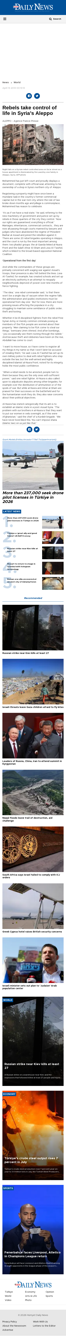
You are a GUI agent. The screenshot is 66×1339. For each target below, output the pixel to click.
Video (8, 1300)
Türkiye (9, 1292)
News (5, 82)
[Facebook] (29, 96)
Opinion (50, 1292)
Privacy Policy (9, 1322)
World (17, 82)
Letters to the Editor (44, 1326)
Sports (49, 1296)
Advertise (7, 1330)
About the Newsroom (14, 1326)
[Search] (50, 19)
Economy (30, 1292)
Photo (28, 1300)
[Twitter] (37, 96)
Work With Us (40, 1322)
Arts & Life (31, 1296)
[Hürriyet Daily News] (33, 7)
